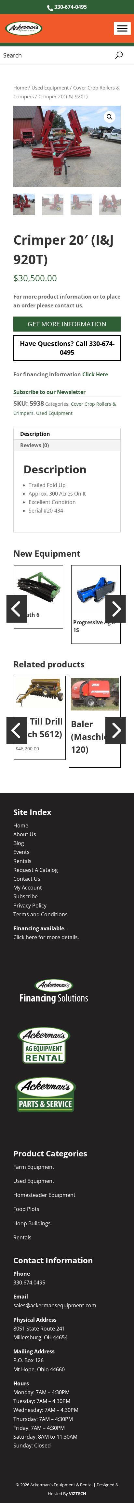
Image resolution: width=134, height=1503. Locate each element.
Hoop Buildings (32, 1223)
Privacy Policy (30, 905)
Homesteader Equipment (44, 1195)
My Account (27, 887)
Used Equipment (50, 87)
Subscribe (25, 896)
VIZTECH (77, 1493)
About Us (24, 834)
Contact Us (26, 878)
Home (20, 87)
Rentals (22, 861)
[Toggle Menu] (122, 28)
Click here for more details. (46, 937)
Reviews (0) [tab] (34, 445)
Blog (18, 843)
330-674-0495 (70, 6)
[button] (109, 117)
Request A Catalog (35, 870)
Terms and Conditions (40, 914)
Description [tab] (35, 433)
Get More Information (67, 323)
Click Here (95, 374)
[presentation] (16, 608)
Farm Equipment (33, 1166)
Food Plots (26, 1209)
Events (21, 852)
